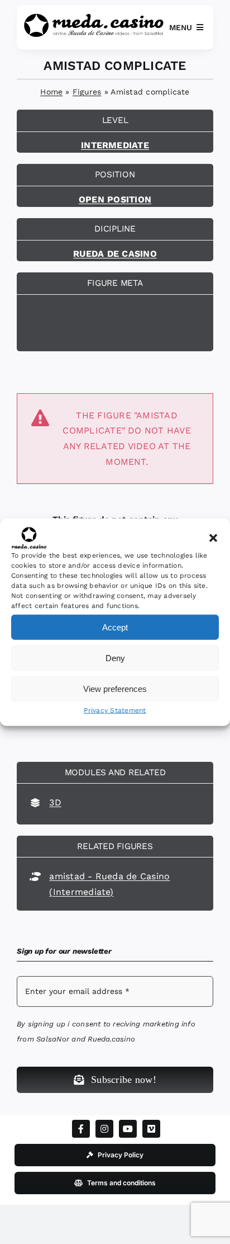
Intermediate (115, 145)
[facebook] (81, 1129)
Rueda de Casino (115, 253)
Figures (87, 91)
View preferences (115, 688)
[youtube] (128, 1129)
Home (51, 91)
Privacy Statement (115, 710)
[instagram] (104, 1129)
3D (55, 802)
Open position (115, 199)
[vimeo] (151, 1129)
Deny (115, 657)
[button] (213, 538)
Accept (115, 627)
